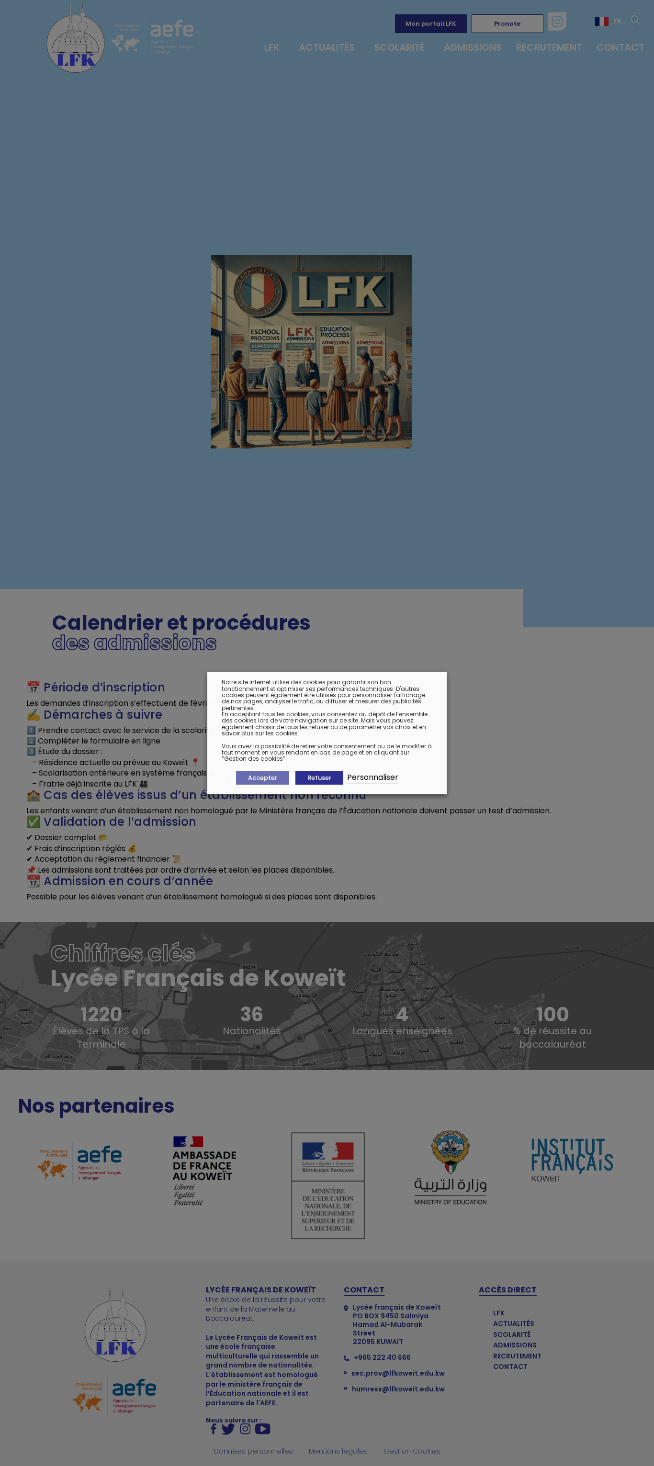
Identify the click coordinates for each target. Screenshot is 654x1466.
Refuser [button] (319, 777)
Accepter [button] (262, 777)
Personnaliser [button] (372, 777)
